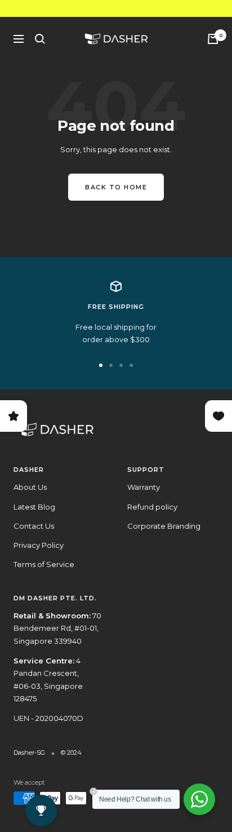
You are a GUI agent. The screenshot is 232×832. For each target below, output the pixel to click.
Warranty (143, 487)
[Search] (40, 39)
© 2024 (71, 752)
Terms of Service (44, 564)
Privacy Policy (39, 545)
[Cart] (212, 39)
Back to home (116, 187)
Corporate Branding (163, 525)
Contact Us (34, 525)
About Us (30, 487)
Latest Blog (34, 506)
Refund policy (152, 506)
